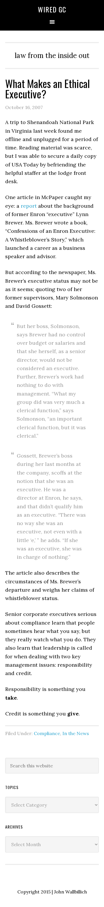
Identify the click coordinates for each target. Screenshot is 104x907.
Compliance (47, 733)
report (29, 206)
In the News (75, 733)
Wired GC (52, 9)
